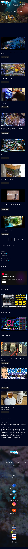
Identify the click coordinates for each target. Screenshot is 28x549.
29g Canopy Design (7, 179)
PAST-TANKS (5, 260)
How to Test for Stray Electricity (12, 358)
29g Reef (4, 154)
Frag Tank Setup (6, 78)
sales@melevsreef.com (14, 465)
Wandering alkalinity (8, 407)
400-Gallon (4, 251)
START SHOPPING (13, 17)
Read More (5, 57)
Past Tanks (4, 103)
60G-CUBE (4, 253)
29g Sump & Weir (6, 231)
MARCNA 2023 (5, 383)
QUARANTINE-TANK (6, 258)
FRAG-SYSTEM (5, 255)
